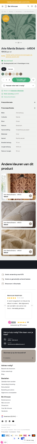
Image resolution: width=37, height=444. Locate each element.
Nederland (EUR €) (10, 416)
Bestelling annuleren (7, 390)
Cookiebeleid (12, 431)
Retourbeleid (5, 387)
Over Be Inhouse (6, 408)
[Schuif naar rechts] (20, 42)
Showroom (4, 405)
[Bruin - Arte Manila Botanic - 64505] (20, 74)
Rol (4, 69)
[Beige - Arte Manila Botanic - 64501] (6, 74)
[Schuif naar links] (16, 42)
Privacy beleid (4, 431)
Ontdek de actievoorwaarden (18, 2)
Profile (18, 431)
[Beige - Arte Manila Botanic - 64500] (17, 74)
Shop (5, 11)
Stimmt (8, 427)
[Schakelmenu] (2, 6)
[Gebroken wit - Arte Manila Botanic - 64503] (13, 74)
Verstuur (32, 358)
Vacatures (4, 411)
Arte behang (19, 11)
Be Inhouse (13, 425)
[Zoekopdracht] (28, 6)
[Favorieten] (32, 6)
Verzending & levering (8, 384)
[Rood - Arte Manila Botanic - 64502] (10, 74)
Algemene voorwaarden (9, 392)
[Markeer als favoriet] (33, 80)
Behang (11, 11)
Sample (10, 69)
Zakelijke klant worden (8, 381)
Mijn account (5, 403)
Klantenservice (6, 400)
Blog (2, 374)
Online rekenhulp (6, 371)
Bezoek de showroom (8, 368)
